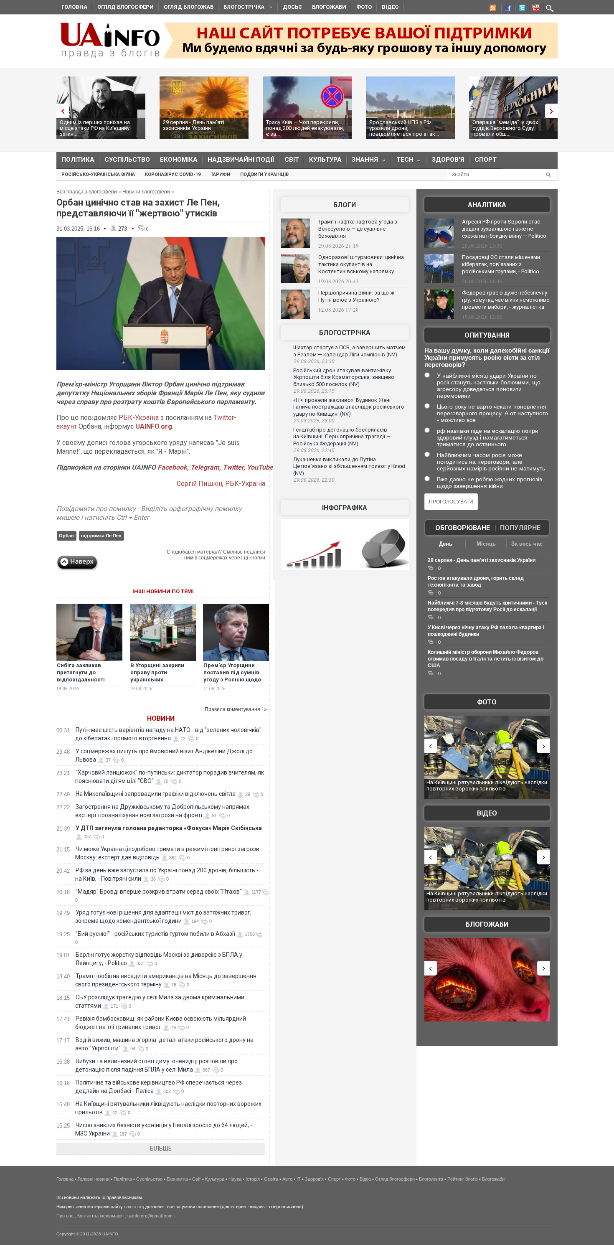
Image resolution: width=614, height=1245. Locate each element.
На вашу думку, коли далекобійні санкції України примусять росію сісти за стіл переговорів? (486, 357)
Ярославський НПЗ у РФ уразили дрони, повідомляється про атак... (404, 128)
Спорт (485, 159)
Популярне (520, 528)
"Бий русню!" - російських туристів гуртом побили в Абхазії (155, 933)
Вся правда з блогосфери (86, 192)
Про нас (65, 1215)
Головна (74, 7)
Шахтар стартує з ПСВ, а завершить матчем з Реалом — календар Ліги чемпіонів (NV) (349, 351)
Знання (362, 161)
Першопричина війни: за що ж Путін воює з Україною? (356, 296)
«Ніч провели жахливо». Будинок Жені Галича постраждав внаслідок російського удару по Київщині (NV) (348, 407)
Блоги (344, 205)
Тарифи (220, 174)
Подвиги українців (264, 174)
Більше (161, 1148)
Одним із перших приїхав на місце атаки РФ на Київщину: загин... (95, 128)
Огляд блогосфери (125, 7)
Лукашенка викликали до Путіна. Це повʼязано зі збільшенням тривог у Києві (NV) (349, 466)
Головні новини (93, 1178)
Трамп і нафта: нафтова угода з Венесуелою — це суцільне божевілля (357, 229)
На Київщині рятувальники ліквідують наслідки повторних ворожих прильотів (486, 785)
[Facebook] (506, 9)
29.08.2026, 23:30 (313, 361)
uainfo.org (134, 1206)
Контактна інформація (100, 1215)
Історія (253, 1178)
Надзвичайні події (241, 159)
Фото (364, 7)
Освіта (271, 1178)
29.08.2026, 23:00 (313, 421)
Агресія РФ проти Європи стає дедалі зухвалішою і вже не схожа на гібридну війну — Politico (504, 229)
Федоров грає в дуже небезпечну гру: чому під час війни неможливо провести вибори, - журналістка (506, 300)
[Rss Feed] (492, 9)
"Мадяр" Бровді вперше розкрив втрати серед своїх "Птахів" (159, 891)
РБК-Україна (139, 418)
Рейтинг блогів (462, 1178)
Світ (291, 159)
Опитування (487, 335)
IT (299, 1178)
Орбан (66, 535)
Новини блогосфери (146, 192)
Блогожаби (329, 7)
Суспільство (127, 159)
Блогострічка (241, 8)
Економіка (179, 159)
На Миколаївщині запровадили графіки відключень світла (156, 793)
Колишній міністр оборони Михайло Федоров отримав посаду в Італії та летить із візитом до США (485, 658)
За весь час (527, 544)
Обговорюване (462, 528)
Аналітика (487, 205)
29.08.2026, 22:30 (313, 480)
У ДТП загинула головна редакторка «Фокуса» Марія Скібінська (169, 828)
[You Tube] (534, 9)
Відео (390, 7)
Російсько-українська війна (98, 174)
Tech (402, 161)
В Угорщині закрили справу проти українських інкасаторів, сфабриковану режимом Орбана (157, 683)
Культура (325, 159)
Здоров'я (448, 159)
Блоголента (431, 1178)
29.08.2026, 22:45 (313, 450)
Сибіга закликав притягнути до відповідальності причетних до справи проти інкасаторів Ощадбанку (86, 683)
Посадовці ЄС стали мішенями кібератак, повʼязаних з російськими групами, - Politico (501, 264)
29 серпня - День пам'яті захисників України (193, 125)
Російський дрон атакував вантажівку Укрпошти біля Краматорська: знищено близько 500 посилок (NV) (343, 377)
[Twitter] (520, 9)
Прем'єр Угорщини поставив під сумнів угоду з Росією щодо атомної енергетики (232, 676)
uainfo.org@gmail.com (150, 1215)
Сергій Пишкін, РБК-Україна (221, 484)
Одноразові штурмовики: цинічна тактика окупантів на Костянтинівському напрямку (361, 264)
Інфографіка (344, 508)
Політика (77, 159)
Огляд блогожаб (188, 7)
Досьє (292, 7)
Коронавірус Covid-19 (172, 174)
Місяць (486, 544)
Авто (287, 1178)
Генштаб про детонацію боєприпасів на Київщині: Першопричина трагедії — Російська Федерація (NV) (342, 437)
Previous (60, 111)
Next (553, 111)
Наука (234, 1178)
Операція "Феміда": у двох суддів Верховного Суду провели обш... (505, 128)
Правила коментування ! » (236, 709)
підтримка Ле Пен (101, 535)
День (445, 544)
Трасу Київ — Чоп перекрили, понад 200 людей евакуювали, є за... (305, 128)
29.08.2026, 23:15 (313, 391)
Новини (161, 718)
